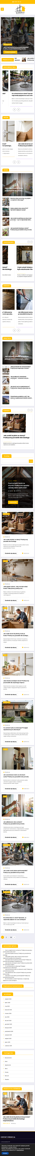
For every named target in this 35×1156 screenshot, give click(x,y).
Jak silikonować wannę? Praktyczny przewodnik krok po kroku (15, 313)
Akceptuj (5, 1153)
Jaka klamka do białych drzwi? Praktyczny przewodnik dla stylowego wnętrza (16, 681)
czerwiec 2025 (8, 1045)
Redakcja (7, 19)
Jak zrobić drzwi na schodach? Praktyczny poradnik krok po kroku (15, 145)
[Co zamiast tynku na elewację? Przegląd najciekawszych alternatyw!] (17, 711)
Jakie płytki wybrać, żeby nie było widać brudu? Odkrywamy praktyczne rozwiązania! (15, 588)
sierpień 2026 (8, 999)
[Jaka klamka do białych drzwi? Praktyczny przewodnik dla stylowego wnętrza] (17, 664)
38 (11, 937)
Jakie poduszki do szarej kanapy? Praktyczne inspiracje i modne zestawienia (20, 368)
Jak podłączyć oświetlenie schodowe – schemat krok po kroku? (19, 377)
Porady (5, 749)
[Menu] (2, 9)
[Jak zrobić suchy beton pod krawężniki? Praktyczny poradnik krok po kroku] (17, 854)
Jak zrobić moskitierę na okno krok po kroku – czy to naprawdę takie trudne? (20, 219)
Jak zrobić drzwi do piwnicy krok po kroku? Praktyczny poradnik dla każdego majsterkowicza (15, 635)
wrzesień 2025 (8, 1035)
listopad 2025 (8, 1027)
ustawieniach (20, 1150)
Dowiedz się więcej (10, 52)
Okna (5, 796)
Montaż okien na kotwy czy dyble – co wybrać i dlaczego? (21, 199)
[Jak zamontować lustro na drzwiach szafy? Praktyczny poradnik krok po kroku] (17, 758)
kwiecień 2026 (8, 1009)
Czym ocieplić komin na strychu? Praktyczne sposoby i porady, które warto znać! (18, 485)
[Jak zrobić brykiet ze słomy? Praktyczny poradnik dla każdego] (17, 523)
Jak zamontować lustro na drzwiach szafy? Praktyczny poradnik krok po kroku (16, 776)
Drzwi (5, 608)
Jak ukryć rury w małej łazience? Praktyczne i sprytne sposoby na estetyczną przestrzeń (20, 387)
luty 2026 (7, 1017)
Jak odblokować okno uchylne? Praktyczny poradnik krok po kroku (14, 189)
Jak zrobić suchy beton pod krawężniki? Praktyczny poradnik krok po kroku (16, 48)
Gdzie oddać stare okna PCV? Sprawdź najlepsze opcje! (19, 209)
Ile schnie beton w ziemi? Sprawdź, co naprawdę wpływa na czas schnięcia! (16, 94)
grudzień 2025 (8, 1024)
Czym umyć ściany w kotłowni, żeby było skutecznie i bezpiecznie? (17, 268)
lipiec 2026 (7, 1002)
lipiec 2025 (7, 1042)
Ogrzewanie (6, 513)
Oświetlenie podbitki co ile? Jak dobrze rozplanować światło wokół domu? (21, 397)
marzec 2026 (8, 1013)
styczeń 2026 (8, 1020)
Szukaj (6, 456)
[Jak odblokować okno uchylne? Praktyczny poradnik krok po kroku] (17, 805)
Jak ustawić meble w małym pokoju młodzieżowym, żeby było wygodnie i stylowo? (17, 358)
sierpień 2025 (8, 1038)
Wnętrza (7, 1079)
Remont (5, 561)
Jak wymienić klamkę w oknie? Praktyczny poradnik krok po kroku (21, 229)
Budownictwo (7, 44)
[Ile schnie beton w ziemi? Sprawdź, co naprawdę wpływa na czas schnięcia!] (17, 901)
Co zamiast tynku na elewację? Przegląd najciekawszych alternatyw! (15, 728)
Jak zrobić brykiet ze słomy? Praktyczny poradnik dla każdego (16, 436)
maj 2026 (7, 1006)
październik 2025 (9, 1031)
